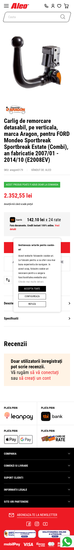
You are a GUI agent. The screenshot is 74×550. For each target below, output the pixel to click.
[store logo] (21, 6)
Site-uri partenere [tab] (16, 501)
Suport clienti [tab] (13, 477)
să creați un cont (35, 378)
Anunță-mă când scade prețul (18, 204)
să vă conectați (44, 372)
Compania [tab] (10, 453)
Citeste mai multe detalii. (31, 281)
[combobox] (37, 17)
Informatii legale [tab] (15, 489)
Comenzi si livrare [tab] (16, 465)
